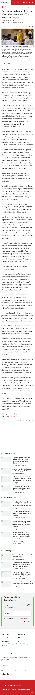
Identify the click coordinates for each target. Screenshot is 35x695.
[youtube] (23, 2)
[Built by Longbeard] (32, 692)
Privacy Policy (23, 618)
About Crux (5, 634)
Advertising (5, 638)
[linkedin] (17, 2)
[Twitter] (13, 20)
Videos (20, 638)
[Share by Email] (29, 26)
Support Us (5, 641)
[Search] (28, 7)
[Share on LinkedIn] (23, 26)
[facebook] (14, 2)
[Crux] (4, 2)
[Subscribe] (32, 2)
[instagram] (26, 2)
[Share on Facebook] (20, 26)
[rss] (29, 2)
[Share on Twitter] (26, 26)
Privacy (20, 689)
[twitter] (20, 2)
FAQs (20, 641)
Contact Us (21, 634)
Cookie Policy (26, 689)
